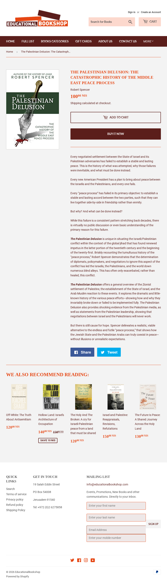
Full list (28, 41)
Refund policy (14, 504)
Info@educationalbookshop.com (107, 484)
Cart (153, 21)
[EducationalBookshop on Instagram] (86, 560)
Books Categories (55, 41)
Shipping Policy (15, 510)
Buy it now (115, 134)
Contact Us (128, 41)
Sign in (131, 12)
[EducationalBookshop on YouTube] (93, 560)
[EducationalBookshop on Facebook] (79, 560)
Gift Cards (83, 41)
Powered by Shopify (17, 576)
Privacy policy (14, 499)
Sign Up (153, 524)
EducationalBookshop (27, 571)
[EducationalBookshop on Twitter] (72, 560)
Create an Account (151, 12)
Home (10, 41)
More (147, 41)
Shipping (75, 103)
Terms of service (16, 494)
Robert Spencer (80, 89)
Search (10, 489)
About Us (105, 41)
